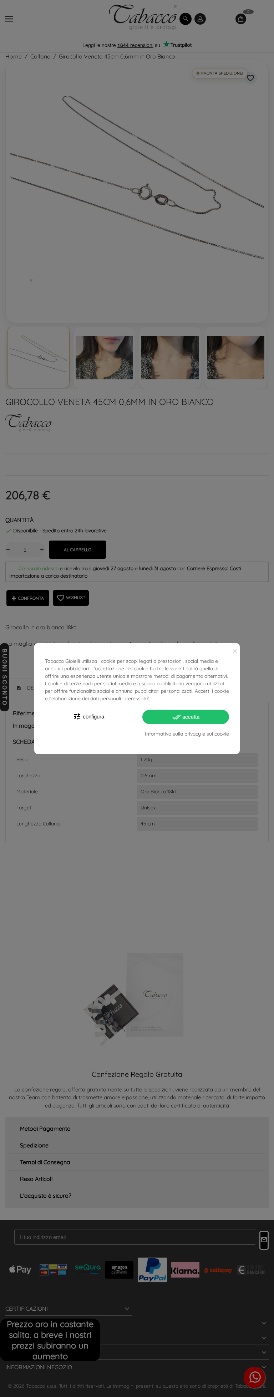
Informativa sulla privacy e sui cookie (187, 734)
